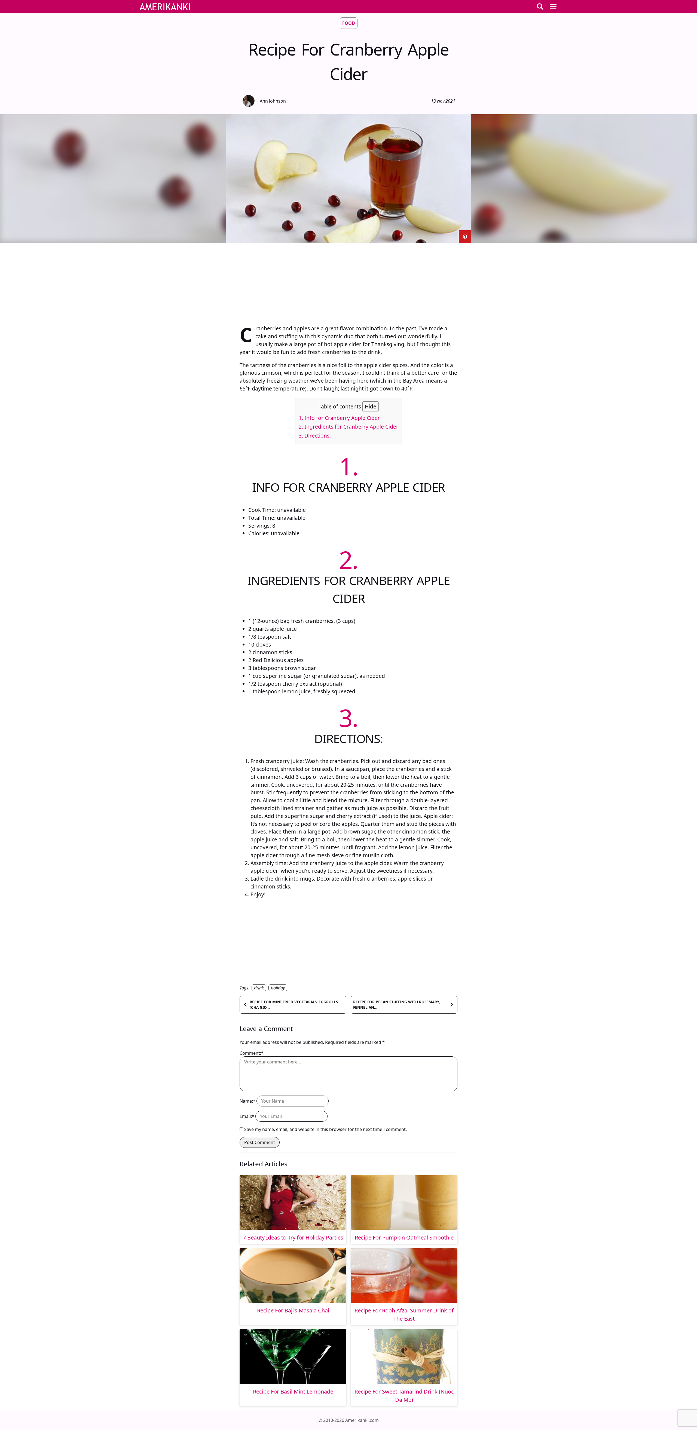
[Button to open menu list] (553, 6)
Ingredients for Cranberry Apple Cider (348, 426)
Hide (370, 406)
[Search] (540, 6)
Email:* (247, 1116)
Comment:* (252, 1053)
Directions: (315, 435)
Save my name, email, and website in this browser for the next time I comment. (325, 1129)
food (348, 23)
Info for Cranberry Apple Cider (339, 418)
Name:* (247, 1101)
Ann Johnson (273, 101)
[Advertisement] (348, 281)
